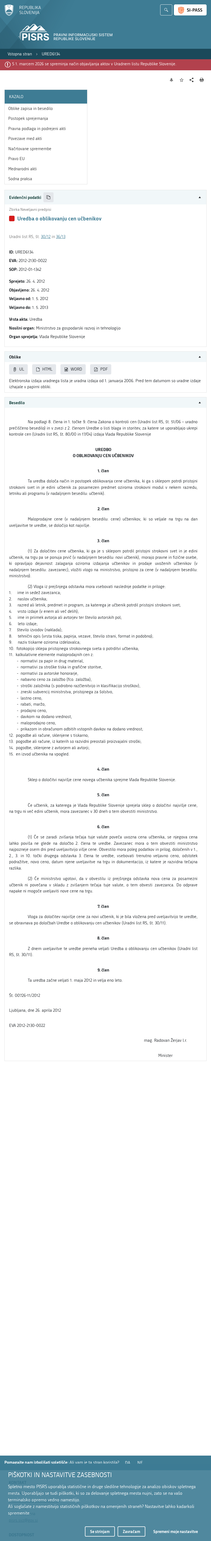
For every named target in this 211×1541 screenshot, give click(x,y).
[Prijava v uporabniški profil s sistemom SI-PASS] (190, 9)
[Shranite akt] (182, 80)
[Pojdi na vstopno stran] (22, 14)
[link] (19, 54)
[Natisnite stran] (202, 80)
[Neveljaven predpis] (12, 218)
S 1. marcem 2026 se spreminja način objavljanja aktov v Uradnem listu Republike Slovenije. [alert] (94, 63)
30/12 (46, 236)
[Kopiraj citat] (48, 197)
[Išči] (166, 9)
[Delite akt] (192, 80)
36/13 (60, 236)
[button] (105, 197)
